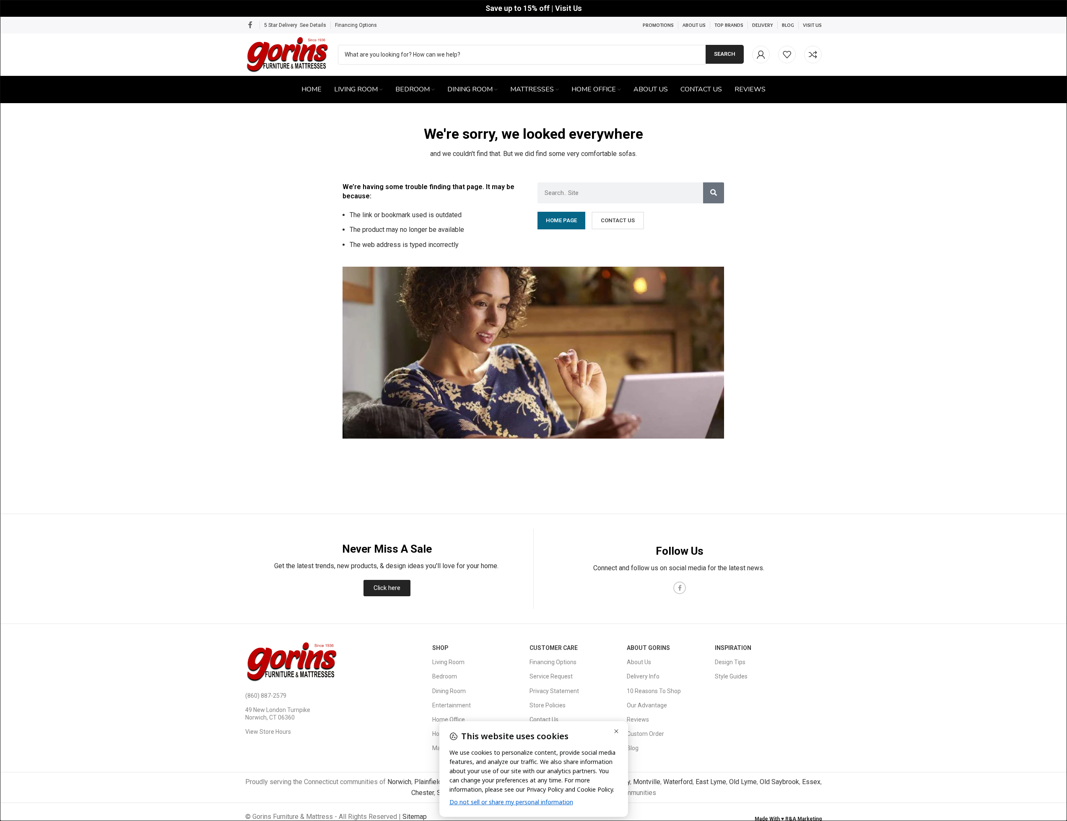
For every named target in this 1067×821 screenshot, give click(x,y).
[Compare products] (813, 54)
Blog (633, 748)
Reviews (638, 719)
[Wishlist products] (787, 54)
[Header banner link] (533, 8)
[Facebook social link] (250, 24)
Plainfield (428, 782)
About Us (639, 662)
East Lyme (711, 782)
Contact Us (544, 719)
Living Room (448, 662)
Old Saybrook (779, 782)
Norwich (399, 782)
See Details (313, 25)
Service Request (551, 676)
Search (724, 54)
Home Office (448, 719)
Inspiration (733, 647)
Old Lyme (743, 782)
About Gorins (648, 647)
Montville (646, 782)
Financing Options (356, 25)
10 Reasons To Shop (654, 691)
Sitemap (414, 817)
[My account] (761, 54)
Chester (422, 793)
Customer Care (554, 647)
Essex (811, 782)
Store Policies (548, 705)
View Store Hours (268, 731)
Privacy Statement (554, 691)
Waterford (678, 782)
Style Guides (731, 676)
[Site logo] (287, 54)
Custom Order (645, 733)
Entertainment (451, 705)
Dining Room (449, 691)
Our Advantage (647, 705)
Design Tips (730, 662)
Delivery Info (643, 676)
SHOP (440, 647)
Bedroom (444, 676)
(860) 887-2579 (265, 695)
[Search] (713, 192)
